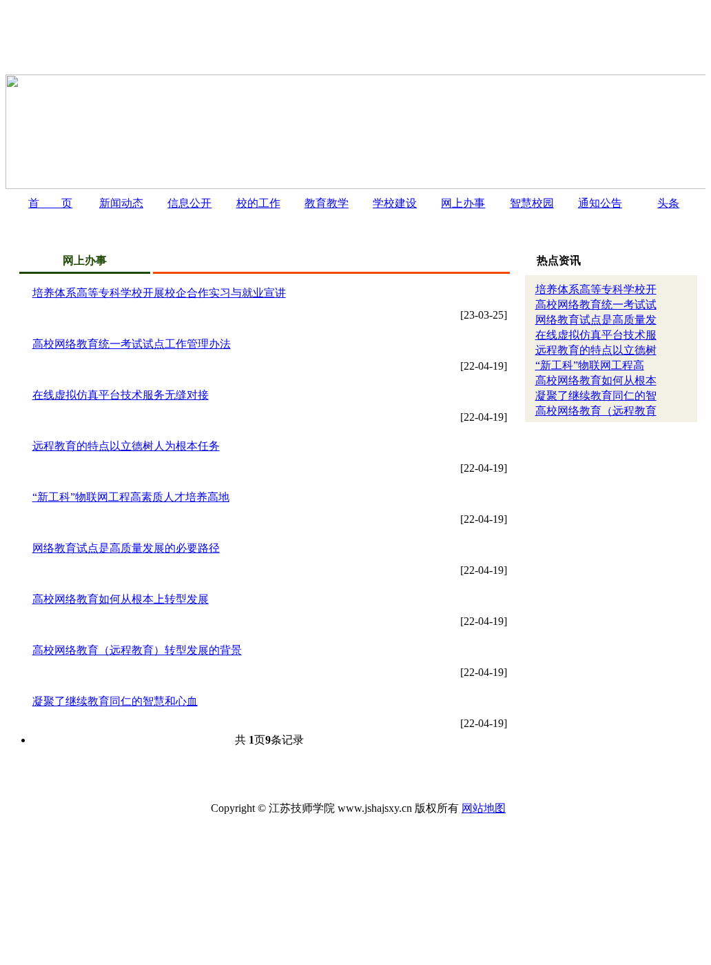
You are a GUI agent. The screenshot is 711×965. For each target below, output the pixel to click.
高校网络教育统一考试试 (596, 304)
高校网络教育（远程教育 (596, 411)
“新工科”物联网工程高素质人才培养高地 (130, 497)
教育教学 (327, 203)
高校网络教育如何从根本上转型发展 (120, 599)
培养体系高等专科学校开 (596, 289)
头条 (668, 203)
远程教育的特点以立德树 (596, 350)
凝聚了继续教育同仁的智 (596, 395)
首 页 (50, 203)
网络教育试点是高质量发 (596, 320)
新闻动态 (121, 203)
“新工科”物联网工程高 (589, 365)
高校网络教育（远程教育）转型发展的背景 (137, 650)
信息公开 (189, 203)
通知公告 (600, 203)
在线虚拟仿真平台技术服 (596, 335)
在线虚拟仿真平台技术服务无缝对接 (120, 395)
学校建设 (395, 203)
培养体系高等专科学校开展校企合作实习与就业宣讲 (159, 293)
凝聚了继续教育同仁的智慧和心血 (115, 701)
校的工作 (258, 203)
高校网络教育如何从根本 (596, 380)
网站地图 (484, 808)
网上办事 (463, 203)
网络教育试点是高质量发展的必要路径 (126, 548)
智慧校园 (532, 203)
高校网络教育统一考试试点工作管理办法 (131, 344)
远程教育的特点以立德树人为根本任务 (126, 446)
